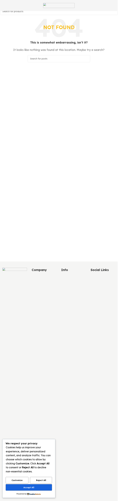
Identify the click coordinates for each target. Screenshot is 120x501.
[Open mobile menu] (3, 5)
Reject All (41, 480)
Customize (17, 480)
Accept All (28, 487)
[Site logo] (59, 5)
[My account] (114, 5)
